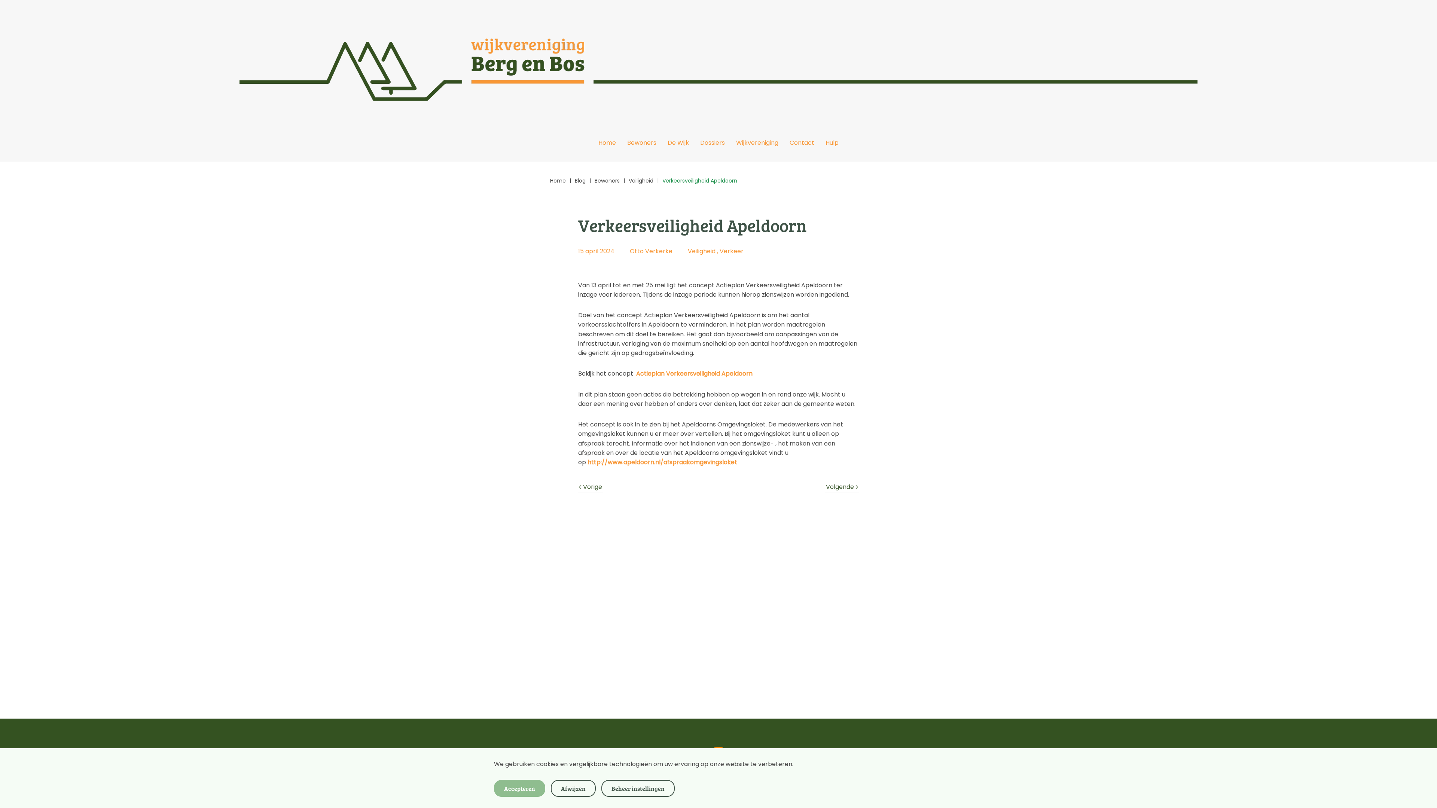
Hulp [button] (832, 142)
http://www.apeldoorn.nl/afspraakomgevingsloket (662, 462)
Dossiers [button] (712, 142)
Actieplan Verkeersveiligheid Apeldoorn (694, 373)
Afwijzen (573, 788)
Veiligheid (702, 251)
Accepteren (519, 788)
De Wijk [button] (678, 142)
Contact (802, 142)
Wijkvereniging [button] (757, 142)
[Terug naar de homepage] (719, 62)
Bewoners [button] (641, 142)
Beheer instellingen (638, 788)
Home (607, 142)
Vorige (592, 487)
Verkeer (732, 251)
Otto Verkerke (651, 251)
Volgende (840, 487)
